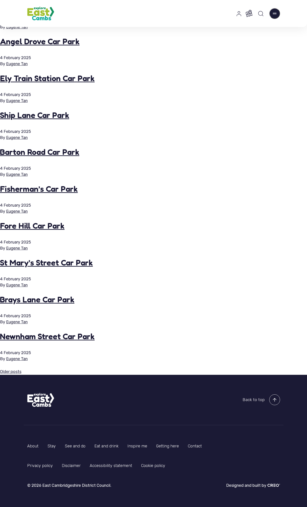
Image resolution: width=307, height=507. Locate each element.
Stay (51, 446)
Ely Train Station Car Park (47, 78)
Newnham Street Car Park (47, 336)
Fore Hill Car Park (32, 225)
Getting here (167, 446)
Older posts (10, 371)
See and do (75, 446)
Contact (195, 446)
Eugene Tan (17, 27)
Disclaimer (71, 465)
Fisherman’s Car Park (39, 189)
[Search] (261, 13)
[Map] (249, 13)
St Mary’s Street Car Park (46, 262)
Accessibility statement (111, 465)
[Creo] (273, 485)
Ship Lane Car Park (34, 115)
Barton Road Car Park (39, 152)
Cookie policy (153, 465)
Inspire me (137, 446)
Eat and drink (106, 446)
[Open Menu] (274, 13)
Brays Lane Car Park (37, 299)
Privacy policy (40, 465)
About (32, 446)
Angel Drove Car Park (40, 41)
